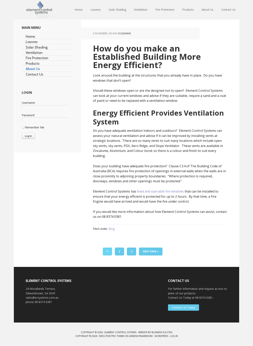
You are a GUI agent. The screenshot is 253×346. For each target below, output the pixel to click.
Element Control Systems (39, 10)
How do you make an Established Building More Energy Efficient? (147, 56)
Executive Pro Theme (111, 336)
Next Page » (151, 251)
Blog (112, 229)
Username (28, 103)
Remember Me (34, 127)
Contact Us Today (183, 307)
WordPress (161, 336)
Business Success (162, 332)
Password (28, 115)
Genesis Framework (141, 336)
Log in (174, 336)
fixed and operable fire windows (160, 191)
